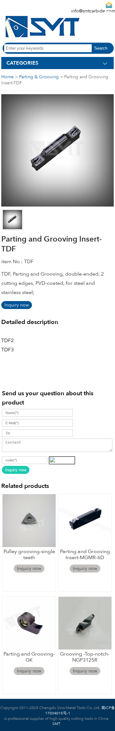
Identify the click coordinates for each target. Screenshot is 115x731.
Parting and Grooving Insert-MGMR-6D (85, 554)
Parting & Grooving (39, 77)
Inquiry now (16, 305)
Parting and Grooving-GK (29, 657)
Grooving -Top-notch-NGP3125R (85, 657)
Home (7, 77)
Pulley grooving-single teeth (29, 554)
